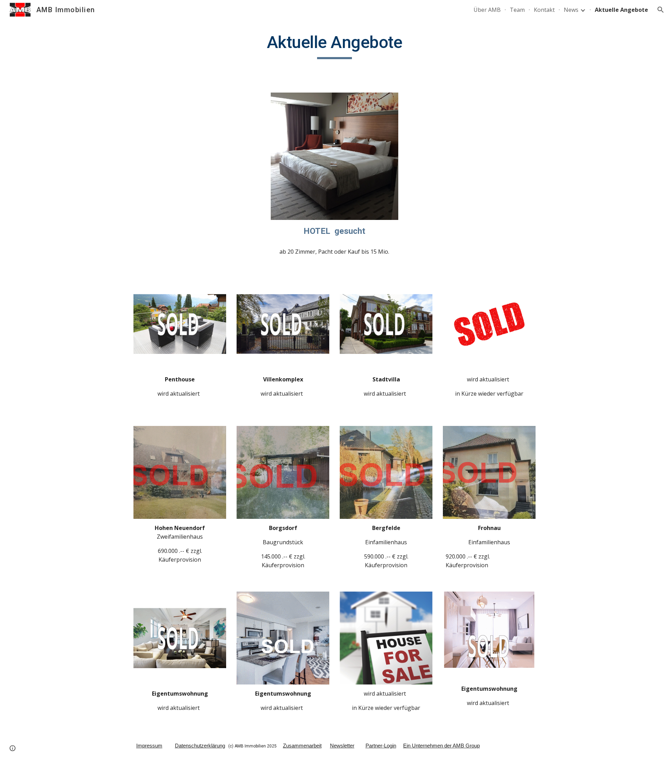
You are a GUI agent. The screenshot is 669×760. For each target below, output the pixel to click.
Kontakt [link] (544, 10)
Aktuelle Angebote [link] (621, 10)
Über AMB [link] (487, 10)
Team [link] (517, 10)
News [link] (571, 10)
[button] (660, 9)
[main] (334, 45)
